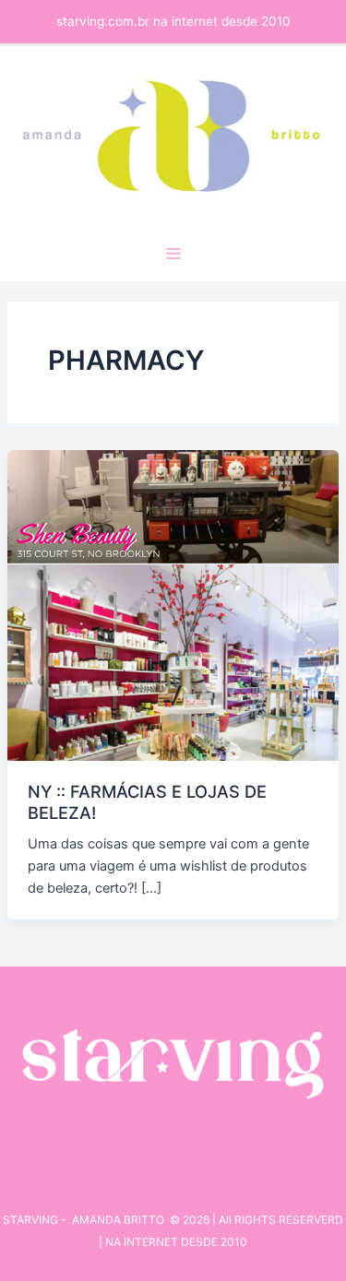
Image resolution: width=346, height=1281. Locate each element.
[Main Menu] (173, 253)
